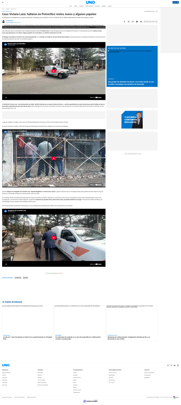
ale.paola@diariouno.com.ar (13, 22)
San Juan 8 (112, 382)
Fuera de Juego (77, 390)
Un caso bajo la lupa (112, 335)
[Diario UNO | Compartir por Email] (133, 21)
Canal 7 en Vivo (113, 372)
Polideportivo (76, 392)
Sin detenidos (58, 335)
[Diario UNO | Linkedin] (175, 365)
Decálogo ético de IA (31, 397)
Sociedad (81, 6)
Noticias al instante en (130, 153)
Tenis (74, 382)
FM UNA (111, 377)
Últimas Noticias (6, 372)
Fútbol (74, 372)
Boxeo (74, 387)
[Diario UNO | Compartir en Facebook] (124, 21)
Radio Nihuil (112, 375)
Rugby (74, 380)
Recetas (40, 377)
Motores (40, 375)
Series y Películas (89, 6)
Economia (97, 6)
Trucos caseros (41, 380)
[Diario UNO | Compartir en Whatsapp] (137, 21)
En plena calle (6, 335)
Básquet (75, 385)
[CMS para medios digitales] (90, 401)
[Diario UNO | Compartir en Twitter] (128, 21)
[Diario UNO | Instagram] (171, 365)
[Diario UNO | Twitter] (178, 365)
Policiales (104, 6)
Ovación (109, 6)
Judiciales (4, 382)
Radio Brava (112, 380)
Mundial (75, 375)
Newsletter (147, 377)
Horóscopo (40, 372)
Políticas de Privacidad (7, 397)
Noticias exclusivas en (52, 273)
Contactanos (147, 375)
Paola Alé (10, 20)
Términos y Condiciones (19, 397)
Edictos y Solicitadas (43, 385)
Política (75, 6)
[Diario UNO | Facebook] (168, 365)
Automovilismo (77, 377)
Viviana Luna (18, 277)
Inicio (71, 6)
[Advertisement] (54, 115)
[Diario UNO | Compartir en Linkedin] (141, 21)
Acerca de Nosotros (149, 372)
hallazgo (25, 277)
